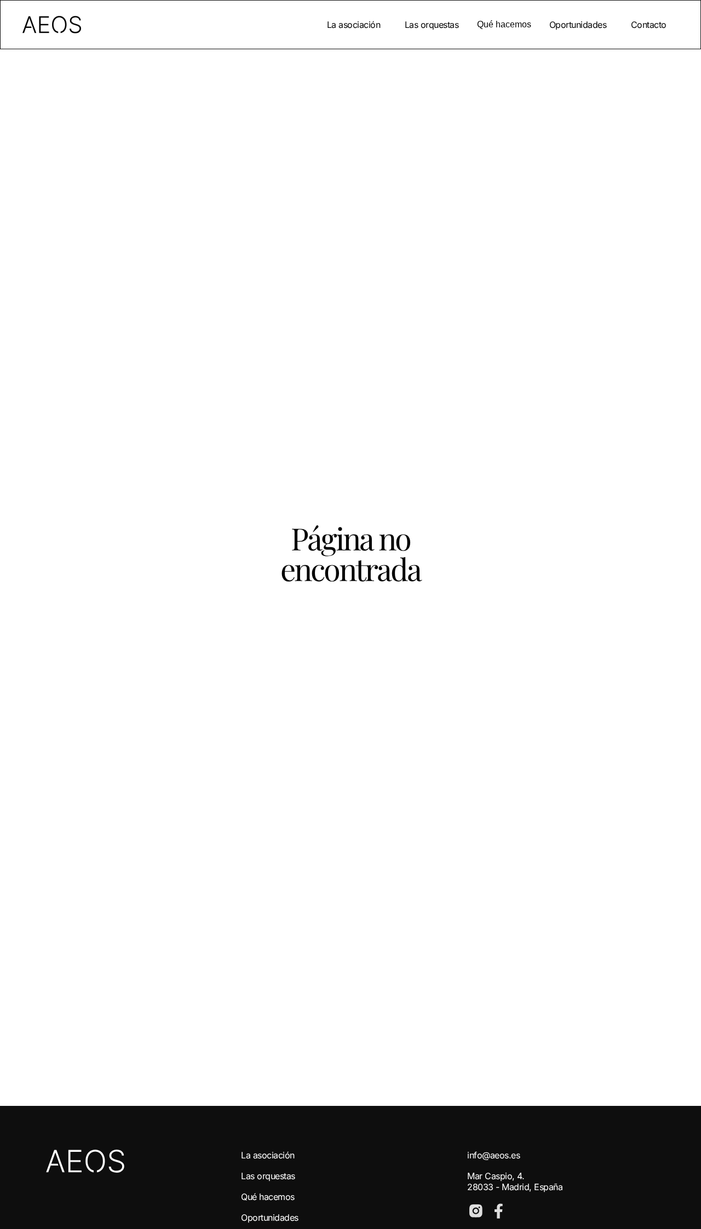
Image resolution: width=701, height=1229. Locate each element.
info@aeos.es (493, 1155)
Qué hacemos (268, 1196)
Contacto (648, 24)
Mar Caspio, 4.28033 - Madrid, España (514, 1181)
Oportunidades (578, 24)
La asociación (354, 24)
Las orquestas (432, 24)
